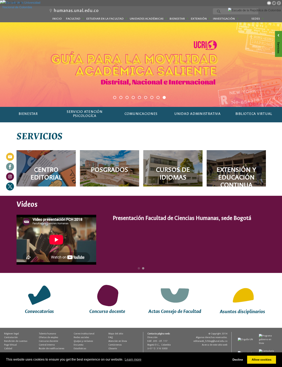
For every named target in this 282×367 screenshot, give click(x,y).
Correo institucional (84, 333)
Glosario (112, 348)
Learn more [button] (133, 359)
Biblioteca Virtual (254, 114)
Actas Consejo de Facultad (174, 311)
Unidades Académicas (147, 18)
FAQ (110, 337)
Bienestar (177, 18)
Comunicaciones (141, 114)
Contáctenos (115, 344)
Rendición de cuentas (15, 341)
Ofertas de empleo (48, 337)
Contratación (11, 337)
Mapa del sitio (115, 333)
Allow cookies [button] (261, 359)
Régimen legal (11, 333)
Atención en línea (117, 341)
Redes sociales (81, 337)
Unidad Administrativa (197, 114)
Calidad (8, 348)
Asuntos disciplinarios (242, 312)
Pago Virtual (10, 344)
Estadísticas (80, 348)
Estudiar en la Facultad (105, 18)
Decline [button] (237, 359)
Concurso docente (107, 311)
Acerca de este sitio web (214, 344)
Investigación (224, 18)
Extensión (199, 18)
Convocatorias (39, 311)
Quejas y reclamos (83, 341)
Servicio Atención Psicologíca (85, 114)
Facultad (73, 18)
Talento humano (47, 333)
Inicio (57, 18)
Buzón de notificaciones (51, 348)
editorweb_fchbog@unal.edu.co (210, 341)
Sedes (255, 18)
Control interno (47, 344)
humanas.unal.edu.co (76, 10)
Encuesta (78, 344)
